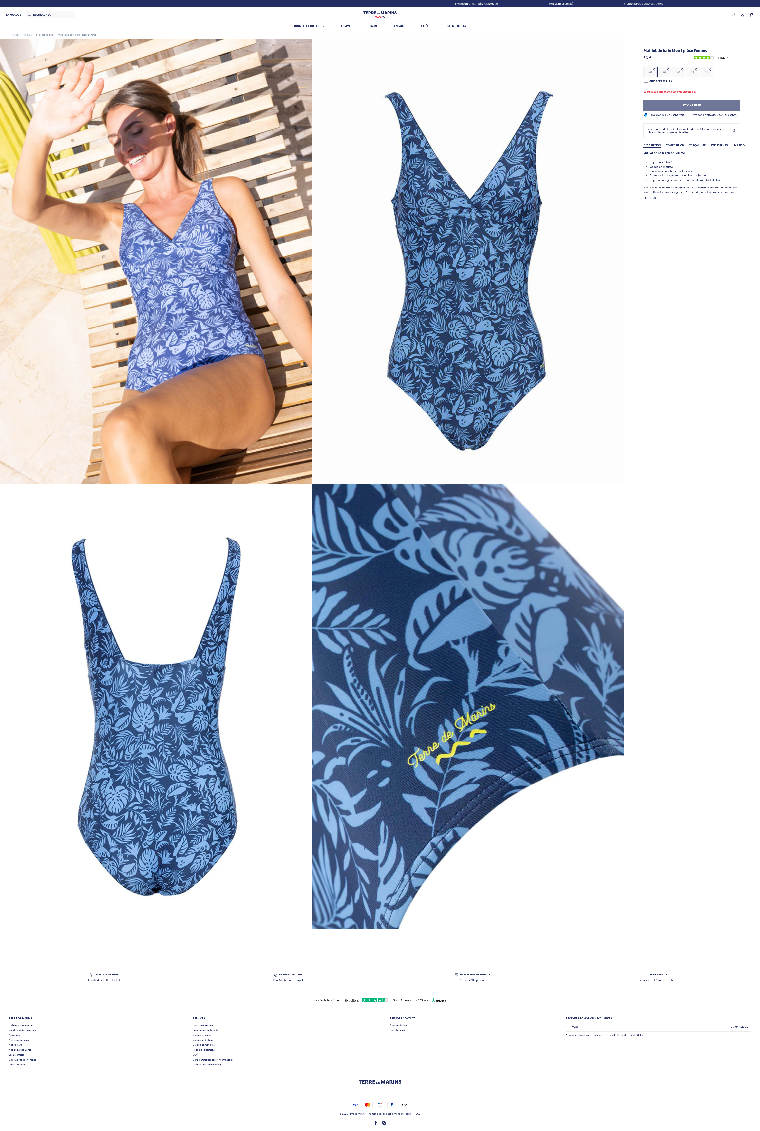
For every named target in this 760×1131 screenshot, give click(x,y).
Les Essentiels (16, 1054)
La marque (13, 14)
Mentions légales (403, 1113)
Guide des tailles (660, 81)
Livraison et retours (203, 1025)
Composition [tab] (675, 145)
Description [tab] (652, 145)
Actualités (14, 1035)
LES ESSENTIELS (456, 26)
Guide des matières (204, 1044)
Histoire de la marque (21, 1025)
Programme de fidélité (205, 1030)
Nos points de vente (20, 1049)
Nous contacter (398, 1025)
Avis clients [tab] (719, 145)
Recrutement (397, 1030)
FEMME (346, 26)
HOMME (372, 26)
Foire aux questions (204, 1049)
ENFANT (399, 26)
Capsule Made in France (22, 1059)
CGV (195, 1054)
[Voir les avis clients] (710, 58)
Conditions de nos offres (22, 1030)
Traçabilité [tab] (697, 145)
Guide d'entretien (203, 1040)
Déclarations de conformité (208, 1064)
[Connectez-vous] (742, 14)
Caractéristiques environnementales (213, 1059)
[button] (156, 261)
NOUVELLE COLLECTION (309, 26)
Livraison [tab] (740, 145)
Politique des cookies (379, 1113)
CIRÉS (425, 26)
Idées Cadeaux (17, 1064)
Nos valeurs (15, 1044)
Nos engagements (19, 1040)
